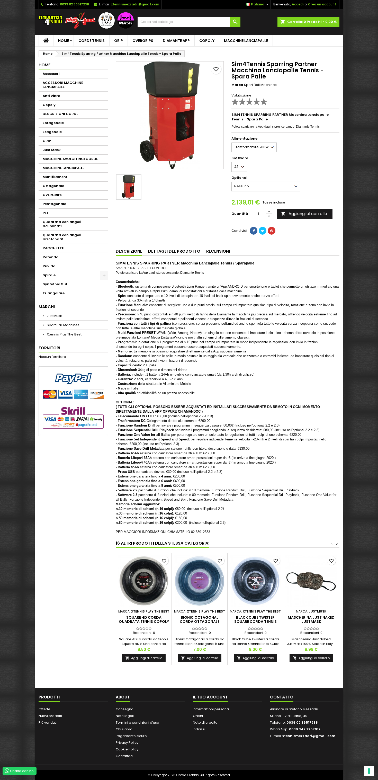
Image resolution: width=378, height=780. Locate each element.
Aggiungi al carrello (304, 214)
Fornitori (49, 348)
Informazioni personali (211, 709)
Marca (237, 85)
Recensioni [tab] (218, 251)
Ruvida (49, 266)
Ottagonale (53, 185)
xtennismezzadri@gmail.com (135, 4)
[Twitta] (262, 231)
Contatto (281, 697)
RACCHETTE (53, 248)
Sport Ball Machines (62, 325)
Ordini (198, 715)
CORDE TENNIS (91, 40)
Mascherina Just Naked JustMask (311, 619)
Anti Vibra (51, 95)
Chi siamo (124, 729)
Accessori (51, 73)
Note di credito (205, 722)
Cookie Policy (127, 749)
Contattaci (124, 756)
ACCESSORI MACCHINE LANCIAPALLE (63, 84)
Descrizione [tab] (129, 251)
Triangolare (54, 293)
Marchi (47, 307)
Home (63, 40)
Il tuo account (210, 697)
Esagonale (52, 131)
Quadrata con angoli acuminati (62, 223)
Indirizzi (199, 729)
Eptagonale (53, 122)
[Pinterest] (271, 231)
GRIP (118, 40)
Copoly (206, 40)
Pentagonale (54, 203)
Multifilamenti (55, 176)
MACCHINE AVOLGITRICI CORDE (70, 158)
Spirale (49, 275)
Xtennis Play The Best (64, 334)
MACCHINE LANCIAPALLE (246, 40)
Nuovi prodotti (50, 715)
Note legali (125, 715)
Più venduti (48, 722)
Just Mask (52, 149)
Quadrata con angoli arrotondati (62, 237)
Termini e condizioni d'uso (137, 722)
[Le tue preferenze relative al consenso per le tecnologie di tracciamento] (369, 771)
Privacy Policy (127, 742)
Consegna (124, 709)
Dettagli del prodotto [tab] (174, 251)
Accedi (297, 4)
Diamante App (176, 40)
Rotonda (51, 257)
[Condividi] (253, 231)
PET (46, 212)
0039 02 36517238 (74, 4)
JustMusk (54, 315)
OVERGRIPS (142, 40)
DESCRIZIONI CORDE (60, 113)
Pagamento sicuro (131, 735)
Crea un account (322, 4)
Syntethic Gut (55, 284)
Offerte (44, 709)
